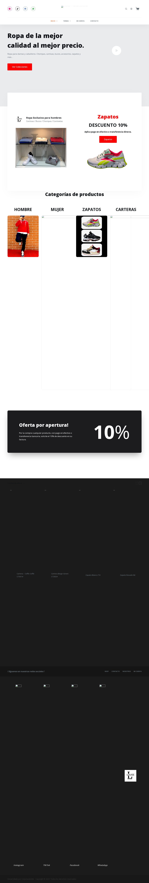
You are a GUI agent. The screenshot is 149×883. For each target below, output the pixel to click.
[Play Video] (116, 50)
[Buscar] (126, 9)
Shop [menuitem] (107, 671)
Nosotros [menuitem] (127, 671)
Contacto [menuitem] (94, 21)
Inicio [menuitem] (53, 21)
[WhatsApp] (33, 9)
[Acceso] (131, 9)
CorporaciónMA (28, 879)
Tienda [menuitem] (66, 21)
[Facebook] (25, 9)
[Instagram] (9, 9)
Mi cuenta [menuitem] (80, 21)
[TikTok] (17, 9)
